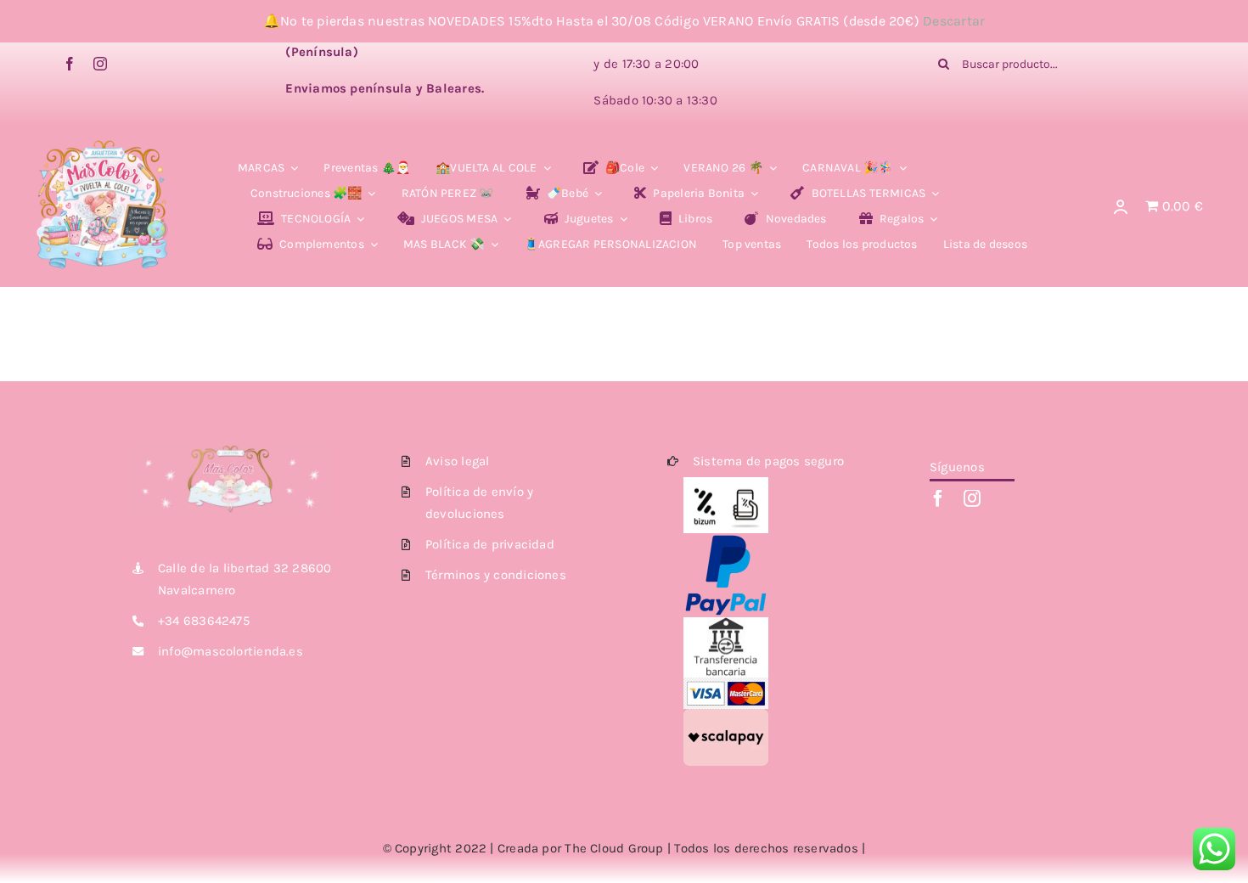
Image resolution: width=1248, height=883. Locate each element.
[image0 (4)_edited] (103, 144)
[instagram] (100, 63)
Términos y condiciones (495, 574)
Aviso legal (457, 461)
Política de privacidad (489, 544)
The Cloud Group (614, 848)
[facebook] (69, 63)
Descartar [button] (954, 21)
